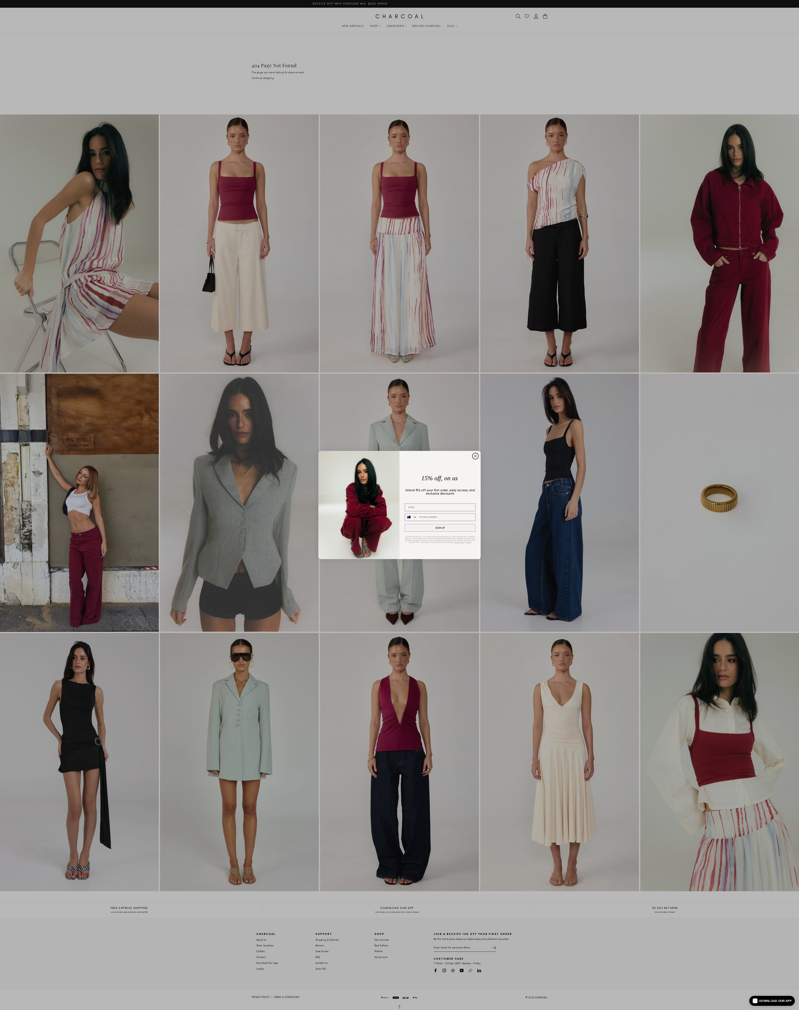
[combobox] (411, 517)
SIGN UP (440, 528)
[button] (772, 1001)
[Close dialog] (475, 456)
